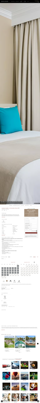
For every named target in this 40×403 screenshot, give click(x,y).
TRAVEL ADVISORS (25, 1)
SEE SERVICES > (18, 359)
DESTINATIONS (13, 1)
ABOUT (28, 1)
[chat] (38, 401)
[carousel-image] (9, 342)
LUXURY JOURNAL (21, 1)
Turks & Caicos (9, 202)
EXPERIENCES (17, 1)
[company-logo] (4, 1)
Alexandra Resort (3, 202)
